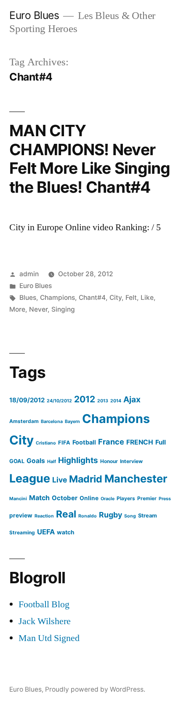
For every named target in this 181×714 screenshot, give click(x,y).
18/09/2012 (27, 400)
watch (66, 532)
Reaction (44, 516)
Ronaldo (87, 516)
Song (130, 516)
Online (89, 498)
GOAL (16, 461)
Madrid (85, 479)
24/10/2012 (59, 401)
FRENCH (139, 442)
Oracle (107, 498)
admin (29, 274)
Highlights (78, 460)
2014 (115, 401)
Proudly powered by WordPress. (95, 689)
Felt (131, 298)
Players (126, 498)
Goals (36, 461)
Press (165, 498)
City (115, 298)
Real (66, 514)
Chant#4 (92, 298)
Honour (109, 461)
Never (38, 309)
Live (59, 479)
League (29, 478)
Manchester (135, 478)
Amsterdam (24, 421)
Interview (131, 461)
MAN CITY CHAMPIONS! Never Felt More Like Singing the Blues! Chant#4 (89, 159)
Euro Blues (34, 15)
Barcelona (52, 421)
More (17, 309)
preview (20, 515)
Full (160, 442)
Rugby (110, 514)
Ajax (132, 399)
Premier (147, 498)
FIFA (64, 442)
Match (39, 497)
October (64, 498)
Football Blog (44, 604)
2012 (84, 399)
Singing (63, 309)
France (111, 441)
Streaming (22, 532)
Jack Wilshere (45, 621)
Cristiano (46, 443)
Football (84, 442)
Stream (147, 515)
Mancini (18, 498)
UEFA (46, 532)
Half (51, 461)
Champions (57, 298)
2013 (102, 401)
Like (147, 298)
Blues (27, 298)
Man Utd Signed (49, 638)
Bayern (72, 421)
